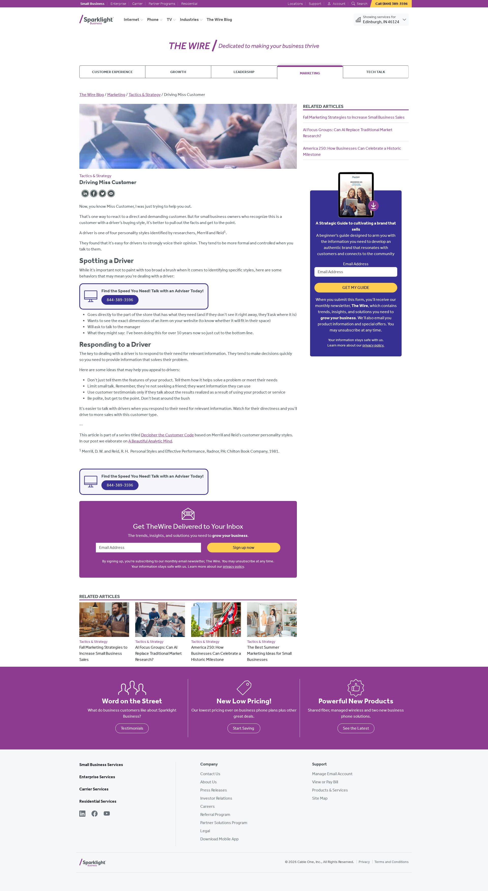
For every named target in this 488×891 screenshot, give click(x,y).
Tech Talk (375, 72)
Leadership (244, 72)
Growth (178, 72)
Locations (295, 4)
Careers (207, 806)
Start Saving (244, 728)
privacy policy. (373, 345)
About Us (208, 781)
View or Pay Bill (325, 781)
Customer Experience (112, 72)
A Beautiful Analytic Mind (150, 441)
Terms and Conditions (391, 862)
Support (315, 4)
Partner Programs (162, 4)
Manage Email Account (332, 773)
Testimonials (132, 728)
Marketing (310, 73)
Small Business (92, 4)
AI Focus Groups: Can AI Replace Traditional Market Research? (158, 653)
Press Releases (213, 790)
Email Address (356, 263)
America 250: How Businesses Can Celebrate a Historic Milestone (216, 653)
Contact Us (210, 773)
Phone (153, 19)
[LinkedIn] (82, 814)
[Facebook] (95, 814)
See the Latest (356, 728)
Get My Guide (355, 287)
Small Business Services (101, 764)
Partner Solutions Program (223, 822)
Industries (189, 19)
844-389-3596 (120, 299)
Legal (205, 830)
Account (338, 4)
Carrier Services (94, 789)
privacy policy (233, 566)
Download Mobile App (219, 839)
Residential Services (97, 801)
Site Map (320, 798)
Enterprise (118, 4)
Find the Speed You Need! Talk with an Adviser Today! (152, 290)
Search (361, 4)
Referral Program (215, 814)
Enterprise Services (97, 776)
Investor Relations (216, 798)
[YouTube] (107, 814)
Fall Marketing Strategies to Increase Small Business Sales (103, 653)
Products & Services (330, 790)
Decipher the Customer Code (167, 435)
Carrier (137, 4)
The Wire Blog (219, 19)
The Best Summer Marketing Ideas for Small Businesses (269, 653)
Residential (189, 4)
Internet (131, 19)
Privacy (364, 862)
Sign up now (243, 547)
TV (169, 19)
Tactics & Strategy (145, 94)
